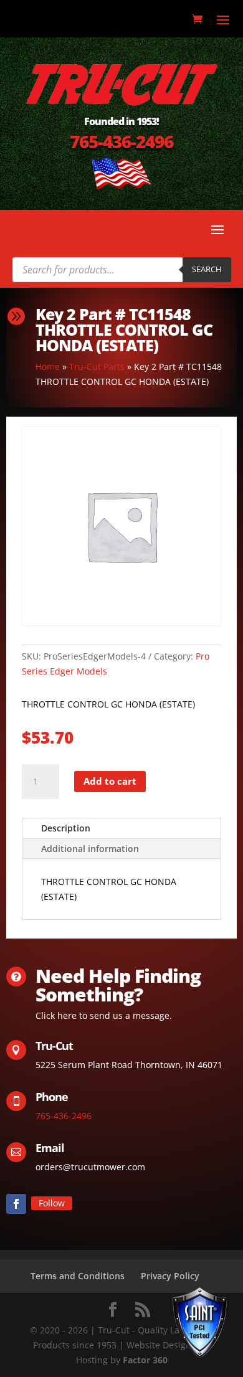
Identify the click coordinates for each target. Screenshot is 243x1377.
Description (65, 828)
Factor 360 (145, 1360)
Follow (52, 1203)
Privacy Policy (170, 1276)
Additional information (90, 848)
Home (48, 366)
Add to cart (109, 781)
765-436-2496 (121, 141)
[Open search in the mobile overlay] (121, 269)
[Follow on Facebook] (16, 1204)
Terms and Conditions (78, 1276)
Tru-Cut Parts (97, 366)
